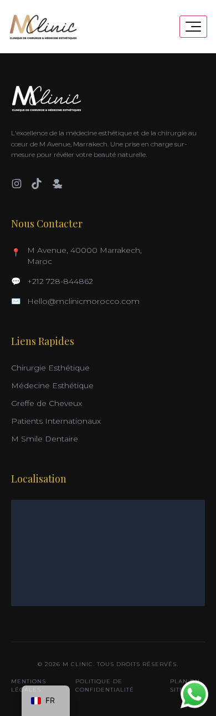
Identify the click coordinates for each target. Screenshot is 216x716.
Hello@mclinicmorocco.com (83, 301)
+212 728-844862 (60, 281)
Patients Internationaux (56, 421)
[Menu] (193, 27)
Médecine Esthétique (52, 385)
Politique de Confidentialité (104, 685)
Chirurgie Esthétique (50, 368)
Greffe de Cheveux (46, 403)
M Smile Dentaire (44, 439)
